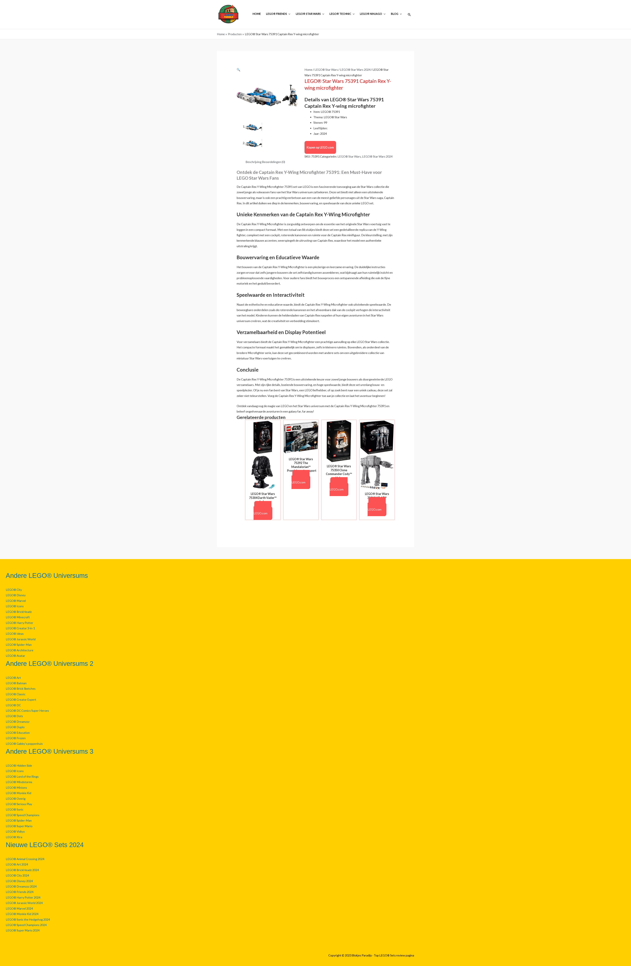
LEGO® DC (13, 705)
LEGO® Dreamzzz (17, 721)
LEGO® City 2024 (17, 875)
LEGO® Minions (16, 787)
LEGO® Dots (14, 716)
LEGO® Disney (16, 595)
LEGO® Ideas (15, 633)
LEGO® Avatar (15, 655)
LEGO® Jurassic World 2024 (24, 903)
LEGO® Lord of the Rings (22, 776)
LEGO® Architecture (19, 650)
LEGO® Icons (15, 606)
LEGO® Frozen (16, 738)
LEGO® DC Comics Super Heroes (27, 710)
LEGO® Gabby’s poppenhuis (24, 743)
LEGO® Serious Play (19, 804)
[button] (409, 14)
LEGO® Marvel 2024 (19, 908)
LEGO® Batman (16, 683)
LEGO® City (14, 589)
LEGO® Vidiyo (15, 831)
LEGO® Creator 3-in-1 (20, 628)
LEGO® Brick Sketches (20, 688)
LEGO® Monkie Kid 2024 (22, 914)
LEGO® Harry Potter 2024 (23, 897)
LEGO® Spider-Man (19, 644)
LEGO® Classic (15, 694)
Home (308, 69)
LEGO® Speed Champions (22, 815)
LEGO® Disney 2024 (19, 881)
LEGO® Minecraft (18, 617)
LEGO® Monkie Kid (18, 793)
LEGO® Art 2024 (17, 864)
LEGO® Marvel (16, 600)
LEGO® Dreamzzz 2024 (21, 886)
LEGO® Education (18, 732)
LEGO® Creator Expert (21, 699)
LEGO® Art (13, 677)
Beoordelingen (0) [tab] (273, 162)
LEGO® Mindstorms (19, 782)
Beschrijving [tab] (253, 162)
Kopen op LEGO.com (320, 147)
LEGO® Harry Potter (19, 623)
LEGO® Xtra (14, 837)
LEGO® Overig (15, 798)
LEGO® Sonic (14, 809)
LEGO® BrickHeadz (19, 612)
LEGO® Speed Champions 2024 (26, 925)
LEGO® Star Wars (326, 69)
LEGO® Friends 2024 (19, 892)
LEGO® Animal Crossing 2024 (25, 859)
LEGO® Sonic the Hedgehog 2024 (28, 919)
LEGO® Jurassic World (20, 639)
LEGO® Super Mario (19, 826)
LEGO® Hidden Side (19, 765)
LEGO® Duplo (15, 727)
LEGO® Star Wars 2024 (355, 69)
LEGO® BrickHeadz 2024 (22, 870)
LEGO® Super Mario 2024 (22, 930)
